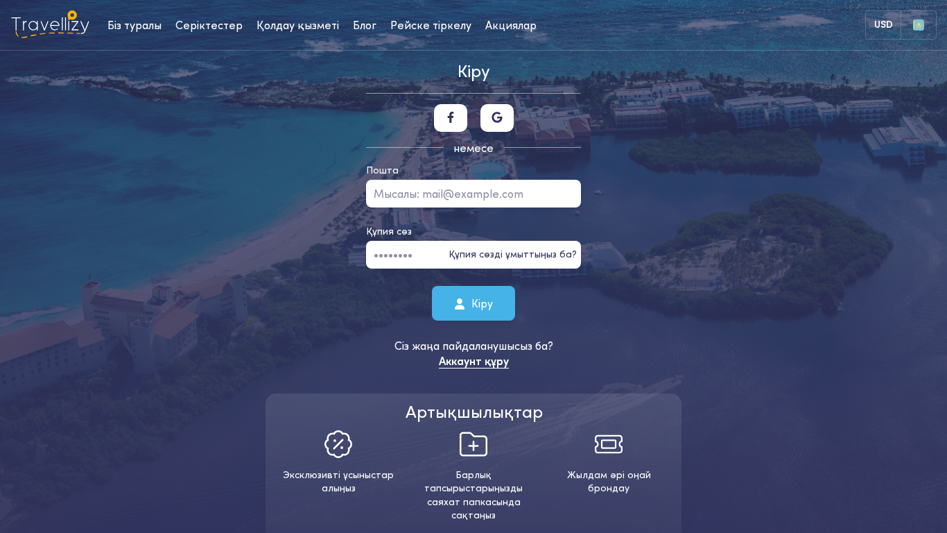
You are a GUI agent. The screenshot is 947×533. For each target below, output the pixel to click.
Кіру (481, 303)
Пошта (382, 170)
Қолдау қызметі (298, 25)
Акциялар (511, 25)
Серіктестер (209, 25)
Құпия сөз (389, 231)
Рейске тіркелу (430, 25)
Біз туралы (134, 25)
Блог (364, 25)
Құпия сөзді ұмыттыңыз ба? (513, 254)
